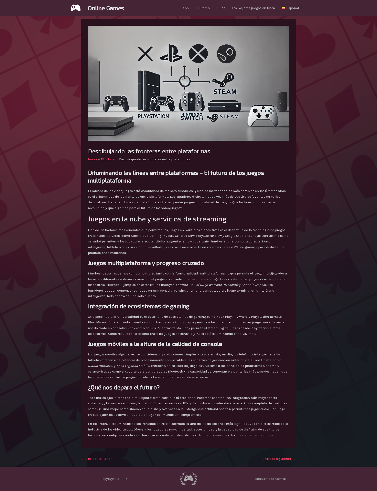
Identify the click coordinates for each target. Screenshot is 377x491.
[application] (301, 8)
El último (202, 8)
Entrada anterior (97, 459)
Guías (220, 8)
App (186, 8)
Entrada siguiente (279, 459)
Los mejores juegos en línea (253, 8)
